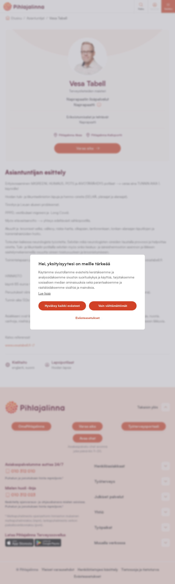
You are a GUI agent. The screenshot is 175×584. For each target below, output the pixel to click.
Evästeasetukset (88, 318)
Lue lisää (44, 293)
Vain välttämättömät (112, 305)
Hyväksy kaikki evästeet (62, 305)
